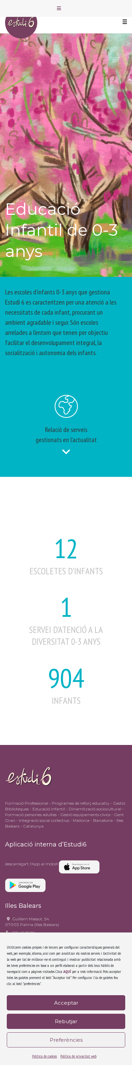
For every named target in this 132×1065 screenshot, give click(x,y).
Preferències (66, 1040)
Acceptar (66, 1003)
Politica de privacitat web (78, 1056)
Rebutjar (66, 1021)
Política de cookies (44, 1056)
